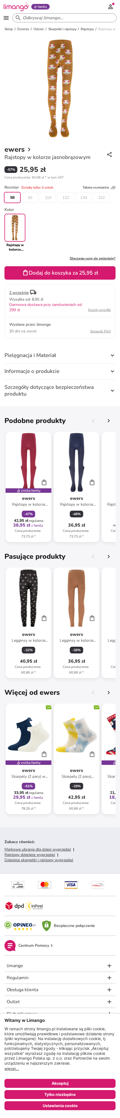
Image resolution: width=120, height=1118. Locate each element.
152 (101, 197)
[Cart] (44, 482)
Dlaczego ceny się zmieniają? (93, 258)
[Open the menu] (6, 18)
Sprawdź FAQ (100, 331)
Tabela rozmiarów (96, 187)
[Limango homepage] (16, 6)
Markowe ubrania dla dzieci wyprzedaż (37, 849)
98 (12, 197)
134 (83, 197)
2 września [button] (19, 292)
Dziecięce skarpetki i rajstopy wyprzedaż (38, 860)
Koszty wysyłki (99, 310)
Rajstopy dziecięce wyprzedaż (29, 854)
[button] (34, 177)
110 (48, 197)
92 (30, 197)
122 (66, 197)
